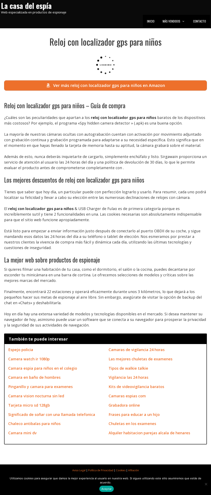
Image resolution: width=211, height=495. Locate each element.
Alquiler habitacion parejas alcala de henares (149, 432)
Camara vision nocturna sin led (36, 395)
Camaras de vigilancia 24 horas (137, 349)
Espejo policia (20, 349)
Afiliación (133, 470)
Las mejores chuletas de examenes (140, 358)
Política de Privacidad (100, 470)
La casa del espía (26, 5)
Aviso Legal (79, 470)
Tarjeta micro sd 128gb (29, 405)
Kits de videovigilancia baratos (136, 386)
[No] (206, 484)
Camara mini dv (22, 432)
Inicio (150, 21)
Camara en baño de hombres (34, 377)
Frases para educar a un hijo (134, 414)
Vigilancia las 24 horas (128, 377)
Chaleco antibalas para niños (34, 423)
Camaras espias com (127, 395)
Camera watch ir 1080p (29, 358)
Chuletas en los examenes (132, 423)
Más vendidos (171, 21)
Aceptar (106, 488)
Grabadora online (124, 405)
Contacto (199, 21)
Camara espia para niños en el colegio (42, 368)
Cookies (120, 470)
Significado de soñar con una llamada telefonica (51, 414)
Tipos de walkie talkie (128, 368)
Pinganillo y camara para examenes (40, 386)
